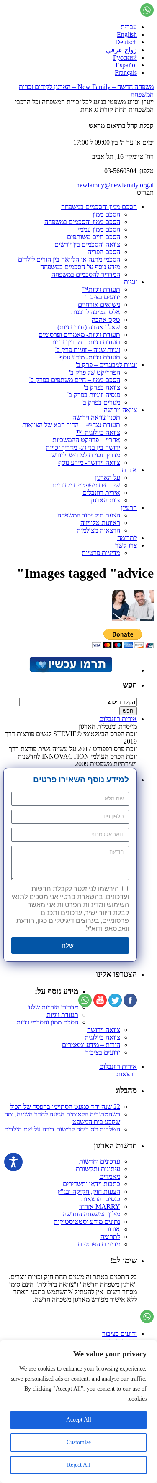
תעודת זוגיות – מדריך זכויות (85, 342)
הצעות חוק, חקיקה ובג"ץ (88, 1191)
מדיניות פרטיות (101, 552)
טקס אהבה (106, 319)
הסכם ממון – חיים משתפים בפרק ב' (74, 379)
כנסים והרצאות (100, 1199)
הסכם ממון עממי (99, 229)
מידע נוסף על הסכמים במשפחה (80, 266)
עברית (129, 27)
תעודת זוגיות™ (101, 289)
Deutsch (126, 42)
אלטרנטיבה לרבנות (95, 312)
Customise (79, 1442)
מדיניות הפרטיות (99, 1244)
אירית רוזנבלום (101, 492)
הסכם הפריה (104, 251)
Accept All (78, 1420)
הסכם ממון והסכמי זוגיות (47, 1022)
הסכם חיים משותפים (93, 236)
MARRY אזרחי (99, 1206)
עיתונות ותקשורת (98, 1168)
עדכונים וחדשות (99, 1161)
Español (126, 65)
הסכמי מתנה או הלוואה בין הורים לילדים (69, 259)
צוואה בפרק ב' (102, 387)
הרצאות (126, 1074)
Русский (125, 57)
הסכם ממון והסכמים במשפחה (99, 206)
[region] (78, 1411)
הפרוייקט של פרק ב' (94, 372)
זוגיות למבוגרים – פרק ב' (106, 364)
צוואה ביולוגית (102, 1037)
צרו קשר (126, 545)
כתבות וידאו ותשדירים (91, 1183)
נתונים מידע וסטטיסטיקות (87, 1221)
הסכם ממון (106, 214)
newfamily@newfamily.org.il (115, 185)
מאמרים (109, 1176)
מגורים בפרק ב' (101, 402)
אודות (129, 470)
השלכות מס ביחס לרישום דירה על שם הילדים (62, 1129)
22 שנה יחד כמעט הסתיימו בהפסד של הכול (65, 1106)
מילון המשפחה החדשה (91, 1214)
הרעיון (129, 507)
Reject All (78, 1465)
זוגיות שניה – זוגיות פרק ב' (87, 349)
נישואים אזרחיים (99, 304)
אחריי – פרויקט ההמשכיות (86, 439)
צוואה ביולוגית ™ (98, 432)
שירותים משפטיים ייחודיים (86, 485)
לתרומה (127, 537)
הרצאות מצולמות (98, 530)
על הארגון (107, 477)
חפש (130, 684)
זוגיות (130, 281)
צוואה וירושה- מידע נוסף (89, 462)
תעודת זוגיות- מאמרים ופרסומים (79, 334)
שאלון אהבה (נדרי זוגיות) (88, 327)
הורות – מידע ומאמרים (91, 1044)
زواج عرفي (121, 50)
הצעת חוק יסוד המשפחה (88, 515)
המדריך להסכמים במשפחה (85, 274)
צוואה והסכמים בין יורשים (87, 244)
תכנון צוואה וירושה (96, 417)
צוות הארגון (105, 500)
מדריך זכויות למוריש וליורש (85, 455)
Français (126, 72)
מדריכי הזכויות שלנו (53, 1007)
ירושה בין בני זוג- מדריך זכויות (83, 447)
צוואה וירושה (120, 409)
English (127, 34)
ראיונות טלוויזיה (100, 522)
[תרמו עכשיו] (70, 670)
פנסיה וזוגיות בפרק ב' (93, 394)
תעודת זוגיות (62, 1014)
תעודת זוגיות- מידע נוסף (89, 357)
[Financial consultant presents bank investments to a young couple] (133, 618)
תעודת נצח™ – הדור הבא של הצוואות (71, 424)
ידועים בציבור (102, 297)
